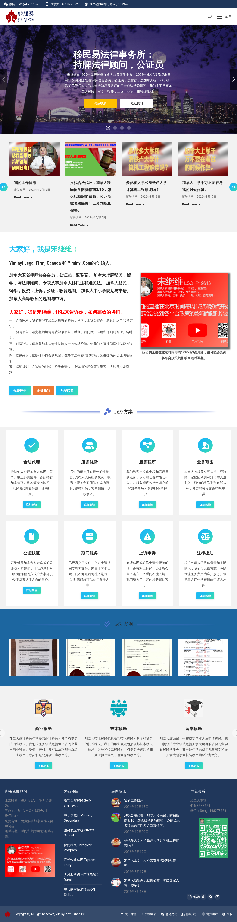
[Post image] (34, 657)
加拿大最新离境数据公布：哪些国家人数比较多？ (151, 882)
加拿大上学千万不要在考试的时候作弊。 (150, 862)
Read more (21, 197)
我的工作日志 (25, 182)
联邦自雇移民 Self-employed (77, 803)
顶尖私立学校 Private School (79, 832)
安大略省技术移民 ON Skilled (79, 892)
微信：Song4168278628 (24, 4)
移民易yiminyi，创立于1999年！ (110, 4)
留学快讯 (131, 196)
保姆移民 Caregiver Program (78, 847)
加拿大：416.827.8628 (65, 4)
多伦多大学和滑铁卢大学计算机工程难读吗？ (151, 843)
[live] (184, 310)
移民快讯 (75, 217)
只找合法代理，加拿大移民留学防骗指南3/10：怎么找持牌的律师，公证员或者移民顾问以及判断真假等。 (90, 196)
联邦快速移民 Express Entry (80, 862)
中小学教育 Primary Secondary (78, 817)
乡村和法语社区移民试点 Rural (82, 877)
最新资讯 (19, 189)
